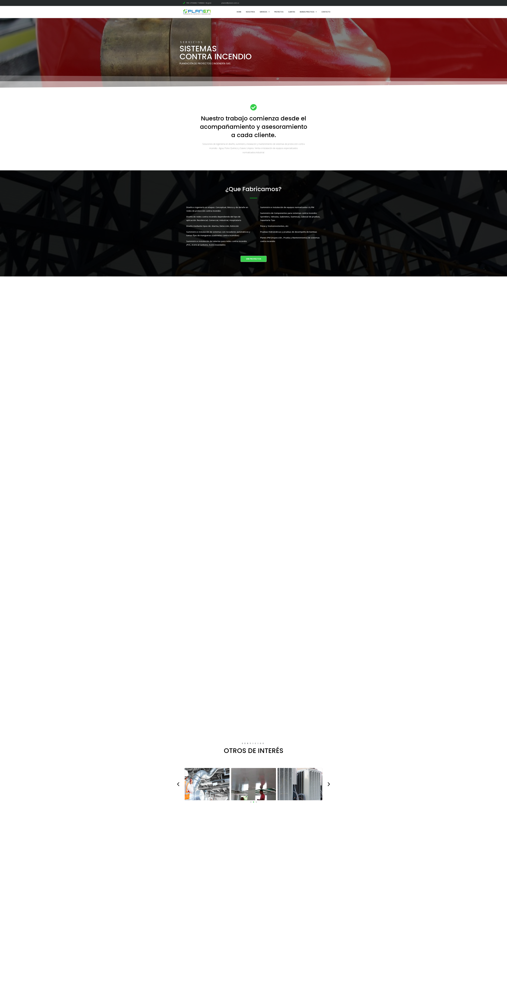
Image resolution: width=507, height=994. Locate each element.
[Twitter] (324, 3)
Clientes (291, 12)
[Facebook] (318, 3)
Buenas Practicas (307, 12)
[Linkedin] (330, 3)
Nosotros (250, 12)
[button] (254, 259)
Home (239, 12)
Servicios (263, 12)
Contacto (325, 12)
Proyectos (278, 12)
